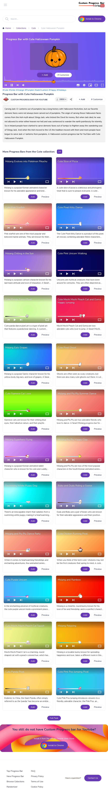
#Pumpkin (29, 90)
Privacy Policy (37, 776)
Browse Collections (15, 781)
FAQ (33, 771)
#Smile (12, 90)
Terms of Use (37, 781)
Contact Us (93, 778)
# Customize (63, 75)
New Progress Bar (15, 776)
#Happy (52, 90)
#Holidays (61, 90)
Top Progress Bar (15, 771)
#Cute (5, 90)
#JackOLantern (41, 90)
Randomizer (12, 786)
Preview (45, 196)
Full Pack (54, 718)
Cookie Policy (37, 786)
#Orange (20, 90)
